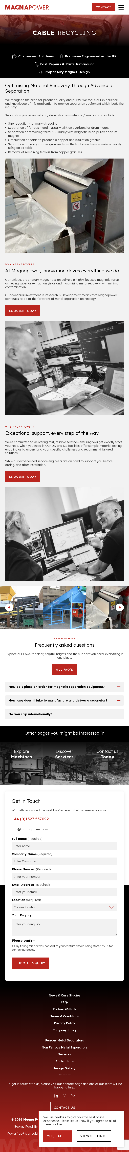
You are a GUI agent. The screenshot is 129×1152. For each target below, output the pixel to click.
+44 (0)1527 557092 (30, 819)
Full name (27, 839)
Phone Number (31, 869)
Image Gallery (64, 1068)
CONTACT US (64, 1108)
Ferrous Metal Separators (64, 1040)
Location (26, 900)
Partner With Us (64, 1009)
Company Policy (65, 1030)
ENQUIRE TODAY (22, 311)
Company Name (32, 854)
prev (9, 608)
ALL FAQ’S (64, 670)
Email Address (31, 885)
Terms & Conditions (64, 1016)
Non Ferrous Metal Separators (64, 1047)
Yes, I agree (58, 1136)
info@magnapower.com (30, 829)
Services (64, 1054)
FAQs (64, 1002)
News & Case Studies (64, 995)
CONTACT (103, 7)
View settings (94, 1136)
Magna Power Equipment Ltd (27, 7)
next (120, 608)
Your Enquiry (22, 915)
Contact (64, 1075)
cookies (60, 1117)
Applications (64, 1061)
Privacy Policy (64, 1023)
